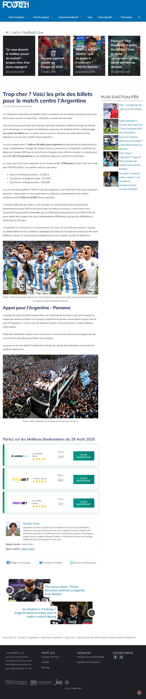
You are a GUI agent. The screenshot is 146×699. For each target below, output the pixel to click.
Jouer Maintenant (84, 455)
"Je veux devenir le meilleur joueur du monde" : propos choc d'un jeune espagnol (18, 58)
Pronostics (126, 17)
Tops (90, 17)
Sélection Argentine (51, 637)
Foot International (68, 17)
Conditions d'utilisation (88, 662)
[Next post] (91, 613)
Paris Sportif (105, 17)
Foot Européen (41, 17)
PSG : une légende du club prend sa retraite (130, 107)
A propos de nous (50, 656)
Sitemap (45, 667)
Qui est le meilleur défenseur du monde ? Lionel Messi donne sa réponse (130, 143)
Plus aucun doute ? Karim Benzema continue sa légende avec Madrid (65, 590)
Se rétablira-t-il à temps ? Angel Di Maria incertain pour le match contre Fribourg (35, 612)
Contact (45, 662)
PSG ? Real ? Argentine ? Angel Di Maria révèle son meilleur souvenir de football (130, 161)
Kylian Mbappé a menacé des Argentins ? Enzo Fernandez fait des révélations (131, 126)
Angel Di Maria (28, 549)
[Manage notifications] (139, 692)
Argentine (33, 637)
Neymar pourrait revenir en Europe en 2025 (52, 62)
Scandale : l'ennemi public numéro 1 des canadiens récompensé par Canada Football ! (129, 181)
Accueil (21, 637)
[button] (139, 17)
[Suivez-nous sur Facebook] (115, 657)
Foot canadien (16, 17)
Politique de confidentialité (90, 656)
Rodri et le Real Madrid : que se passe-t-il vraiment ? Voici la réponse (87, 58)
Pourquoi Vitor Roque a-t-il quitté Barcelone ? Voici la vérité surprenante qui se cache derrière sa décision (124, 54)
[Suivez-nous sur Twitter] (121, 657)
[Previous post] (9, 590)
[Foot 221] (16, 4)
